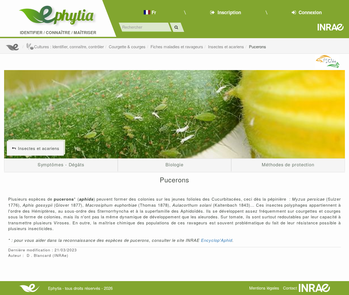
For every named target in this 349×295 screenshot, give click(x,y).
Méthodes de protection (288, 164)
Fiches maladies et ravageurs (177, 46)
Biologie (174, 164)
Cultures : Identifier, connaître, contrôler (69, 46)
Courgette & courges (127, 46)
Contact (290, 288)
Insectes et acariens (226, 46)
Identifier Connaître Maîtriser (58, 32)
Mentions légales (264, 288)
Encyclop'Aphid (216, 240)
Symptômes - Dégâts (61, 164)
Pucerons (257, 46)
